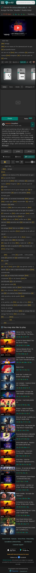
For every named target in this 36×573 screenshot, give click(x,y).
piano (11, 87)
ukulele (17, 87)
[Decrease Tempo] (2, 62)
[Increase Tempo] (10, 62)
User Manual (27, 541)
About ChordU (6, 538)
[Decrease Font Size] (13, 162)
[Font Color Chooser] (5, 162)
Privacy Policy (30, 538)
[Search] (33, 2)
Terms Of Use (21, 538)
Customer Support (18, 544)
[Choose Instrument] (21, 86)
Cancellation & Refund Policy (13, 541)
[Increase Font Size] (21, 162)
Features (14, 538)
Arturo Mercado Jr (19, 7)
